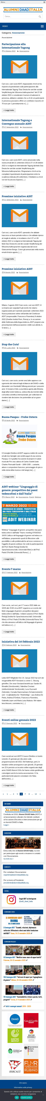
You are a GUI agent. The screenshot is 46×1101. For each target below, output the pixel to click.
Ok (17, 1097)
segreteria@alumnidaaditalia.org (16, 875)
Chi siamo (23, 1083)
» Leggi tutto (9, 110)
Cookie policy (26, 1097)
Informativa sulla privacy (23, 1087)
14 (36, 794)
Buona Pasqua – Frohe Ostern (19, 417)
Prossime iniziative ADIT (17, 196)
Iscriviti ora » (8, 859)
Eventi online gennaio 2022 (19, 720)
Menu (3, 2)
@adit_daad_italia (26, 901)
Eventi (31, 497)
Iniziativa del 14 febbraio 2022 (21, 641)
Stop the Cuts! (10, 344)
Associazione (24, 51)
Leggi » (6, 825)
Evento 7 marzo (11, 569)
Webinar (38, 497)
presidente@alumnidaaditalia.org (16, 883)
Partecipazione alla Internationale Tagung (16, 45)
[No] (43, 1095)
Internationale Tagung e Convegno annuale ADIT (17, 121)
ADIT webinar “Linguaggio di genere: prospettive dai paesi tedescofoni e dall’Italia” (20, 490)
